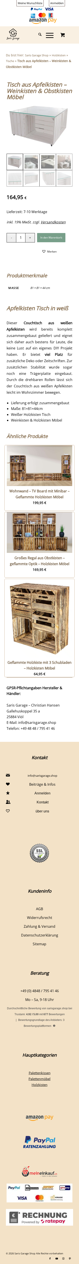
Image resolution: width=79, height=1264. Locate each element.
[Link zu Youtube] (56, 1258)
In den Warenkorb (51, 237)
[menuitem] (30, 3)
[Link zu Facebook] (50, 1258)
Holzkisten (59, 55)
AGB (39, 908)
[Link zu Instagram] (63, 1258)
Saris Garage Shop (36, 55)
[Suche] (37, 35)
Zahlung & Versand (39, 926)
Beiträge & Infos (42, 784)
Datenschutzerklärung (39, 935)
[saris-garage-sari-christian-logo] (33, 35)
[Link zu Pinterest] (69, 1258)
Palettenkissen (39, 1073)
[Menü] (47, 35)
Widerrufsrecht (39, 917)
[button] (49, 251)
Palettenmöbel (39, 1079)
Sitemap (39, 944)
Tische (10, 61)
